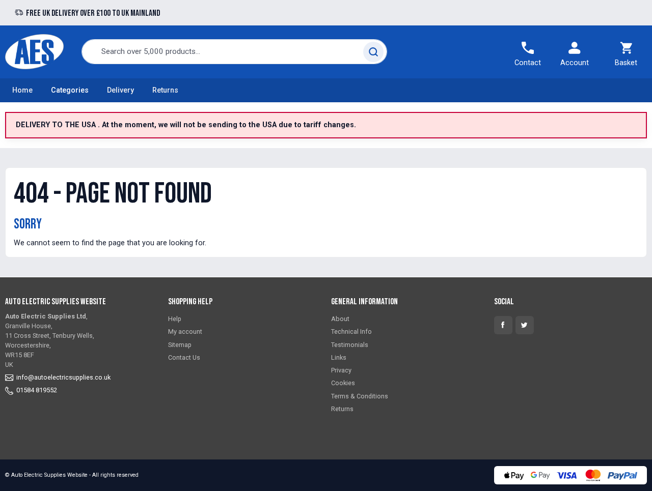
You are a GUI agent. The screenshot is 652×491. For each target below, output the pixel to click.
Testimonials (349, 345)
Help (174, 319)
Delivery (120, 90)
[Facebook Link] (503, 325)
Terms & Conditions (359, 396)
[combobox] (234, 51)
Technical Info (351, 331)
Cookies (343, 383)
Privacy (341, 370)
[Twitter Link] (524, 325)
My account (185, 331)
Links (338, 357)
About (340, 319)
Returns (165, 90)
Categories (70, 90)
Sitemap (180, 345)
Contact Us (184, 357)
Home (22, 90)
